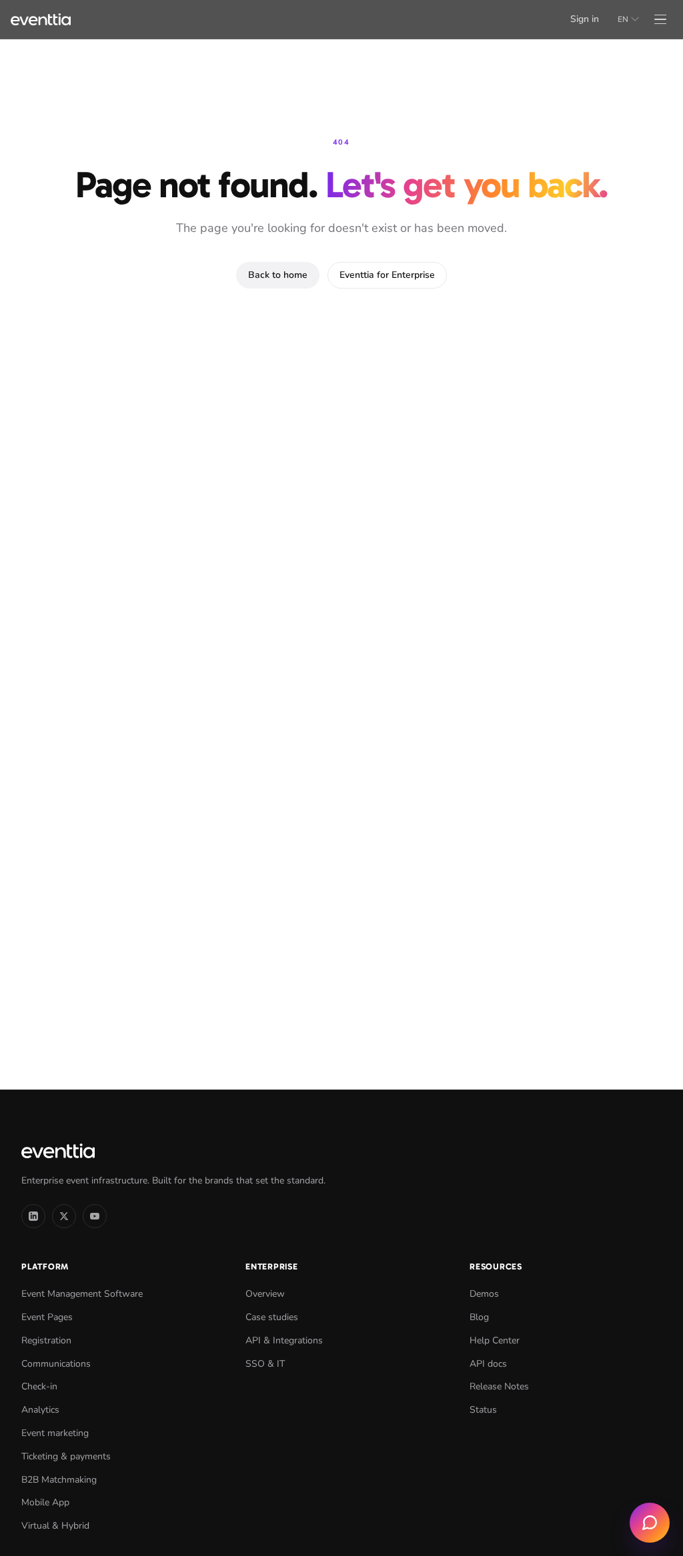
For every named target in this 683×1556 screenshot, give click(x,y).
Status (483, 1409)
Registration (46, 1340)
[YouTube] (95, 1216)
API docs (488, 1363)
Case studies (271, 1317)
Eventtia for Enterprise (387, 275)
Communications (56, 1363)
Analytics (40, 1409)
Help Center (495, 1340)
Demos (484, 1293)
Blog (479, 1317)
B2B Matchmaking (59, 1479)
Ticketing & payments (66, 1456)
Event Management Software (82, 1293)
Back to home (277, 275)
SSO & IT (265, 1363)
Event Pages (47, 1317)
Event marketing (55, 1433)
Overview (265, 1293)
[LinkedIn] (33, 1216)
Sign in (584, 19)
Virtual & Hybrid (55, 1525)
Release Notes (499, 1386)
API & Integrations (284, 1340)
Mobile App (45, 1502)
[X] (64, 1216)
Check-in (39, 1386)
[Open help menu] (650, 1523)
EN (623, 19)
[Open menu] (660, 19)
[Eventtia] (41, 19)
